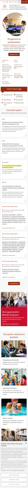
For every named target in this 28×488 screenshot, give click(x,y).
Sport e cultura (8, 418)
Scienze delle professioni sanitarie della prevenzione (18, 7)
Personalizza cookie (14, 479)
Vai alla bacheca (14, 283)
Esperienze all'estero (10, 388)
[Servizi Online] (9, 1)
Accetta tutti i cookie (14, 484)
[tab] (19, 2)
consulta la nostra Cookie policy (18, 470)
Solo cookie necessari (14, 475)
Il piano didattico (6, 83)
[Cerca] (4, 1)
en (19, 2)
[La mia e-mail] (15, 1)
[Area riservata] (12, 1)
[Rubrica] (7, 1)
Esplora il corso (14, 54)
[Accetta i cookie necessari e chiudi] (26, 443)
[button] (24, 2)
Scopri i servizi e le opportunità (10, 324)
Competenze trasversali (10, 360)
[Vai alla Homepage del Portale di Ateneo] (5, 7)
